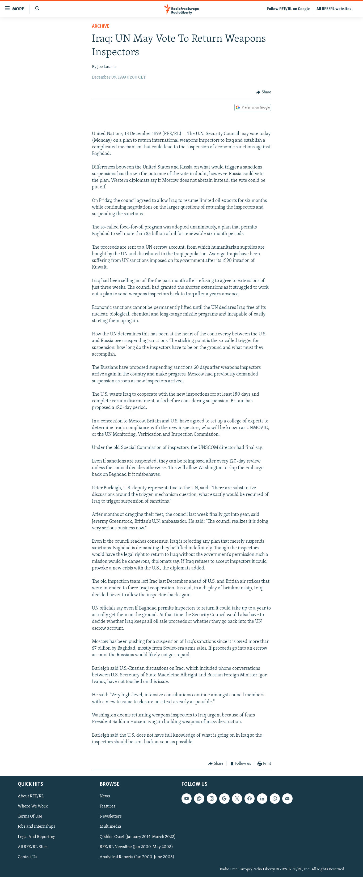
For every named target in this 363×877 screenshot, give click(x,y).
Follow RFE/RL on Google (288, 9)
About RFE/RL (31, 796)
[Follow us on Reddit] (199, 798)
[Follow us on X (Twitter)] (237, 798)
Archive (100, 26)
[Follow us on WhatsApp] (275, 798)
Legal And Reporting (36, 837)
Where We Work (33, 806)
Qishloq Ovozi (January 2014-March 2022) (138, 837)
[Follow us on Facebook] (249, 798)
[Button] (263, 92)
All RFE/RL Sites (33, 847)
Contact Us (27, 857)
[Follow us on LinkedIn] (262, 798)
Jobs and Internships (36, 826)
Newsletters (111, 816)
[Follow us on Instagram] (212, 798)
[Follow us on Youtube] (187, 798)
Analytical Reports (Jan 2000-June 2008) (137, 857)
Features (107, 806)
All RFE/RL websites (333, 9)
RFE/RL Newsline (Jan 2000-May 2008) (136, 847)
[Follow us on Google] (224, 798)
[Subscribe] (287, 798)
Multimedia (110, 826)
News (105, 796)
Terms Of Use (30, 816)
